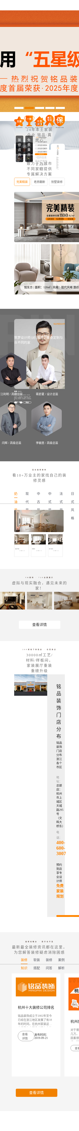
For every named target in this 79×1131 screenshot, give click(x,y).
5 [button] (60, 108)
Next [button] (76, 61)
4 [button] (49, 108)
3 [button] (39, 108)
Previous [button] (2, 61)
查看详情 (39, 625)
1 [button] (18, 108)
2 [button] (29, 108)
